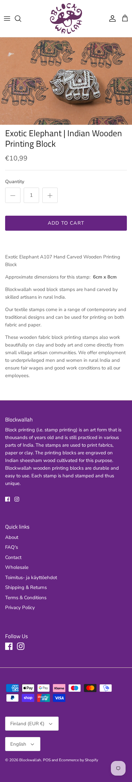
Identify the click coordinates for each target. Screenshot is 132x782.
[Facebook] (7, 499)
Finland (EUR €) (27, 723)
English (18, 744)
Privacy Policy (20, 607)
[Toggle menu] (7, 18)
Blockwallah (30, 760)
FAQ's (11, 547)
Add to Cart (66, 223)
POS (47, 760)
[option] (66, 81)
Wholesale (17, 567)
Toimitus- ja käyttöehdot (31, 577)
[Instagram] (16, 499)
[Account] (111, 18)
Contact (13, 557)
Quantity (14, 181)
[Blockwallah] (66, 18)
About (11, 537)
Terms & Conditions (25, 597)
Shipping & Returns (26, 587)
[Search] (21, 18)
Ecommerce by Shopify (78, 760)
